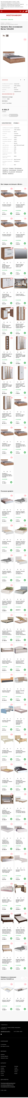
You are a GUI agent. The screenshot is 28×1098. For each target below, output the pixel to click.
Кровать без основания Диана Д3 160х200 (7, 751)
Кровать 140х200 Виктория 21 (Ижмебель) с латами (6, 513)
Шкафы (2, 1068)
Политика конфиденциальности (8, 1083)
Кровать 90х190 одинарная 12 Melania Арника (20, 662)
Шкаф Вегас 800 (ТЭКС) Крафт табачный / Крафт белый (20, 385)
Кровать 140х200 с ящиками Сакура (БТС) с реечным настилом (20, 543)
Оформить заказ (4, 1058)
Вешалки (3, 1071)
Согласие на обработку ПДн (7, 1084)
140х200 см (5, 170)
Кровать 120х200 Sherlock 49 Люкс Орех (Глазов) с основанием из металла (20, 932)
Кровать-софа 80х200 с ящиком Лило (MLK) (6, 901)
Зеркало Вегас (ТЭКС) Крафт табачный (20, 265)
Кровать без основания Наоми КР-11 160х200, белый (20, 782)
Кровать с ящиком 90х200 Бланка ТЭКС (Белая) (7, 871)
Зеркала (16, 1069)
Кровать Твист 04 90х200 (20, 870)
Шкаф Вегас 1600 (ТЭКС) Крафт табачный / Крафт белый (20, 355)
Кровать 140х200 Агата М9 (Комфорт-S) (6, 542)
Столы (2, 1073)
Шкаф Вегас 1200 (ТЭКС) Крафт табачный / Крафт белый (7, 415)
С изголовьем (12, 170)
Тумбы (15, 1068)
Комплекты (3, 1066)
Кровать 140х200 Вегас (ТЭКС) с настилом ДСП (10, 205)
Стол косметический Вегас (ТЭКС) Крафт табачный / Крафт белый (7, 326)
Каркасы (5, 173)
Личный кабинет (4, 1056)
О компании (3, 1044)
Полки (15, 1071)
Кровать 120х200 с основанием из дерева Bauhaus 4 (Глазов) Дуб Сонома (7, 962)
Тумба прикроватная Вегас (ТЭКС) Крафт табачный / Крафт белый (7, 267)
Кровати (8, 23)
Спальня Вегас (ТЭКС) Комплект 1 (20, 295)
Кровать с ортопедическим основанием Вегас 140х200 (21, 445)
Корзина (3, 1054)
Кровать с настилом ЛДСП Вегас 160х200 (6, 445)
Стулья (2, 1075)
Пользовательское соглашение (8, 1086)
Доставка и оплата (5, 1046)
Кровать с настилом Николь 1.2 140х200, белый (20, 811)
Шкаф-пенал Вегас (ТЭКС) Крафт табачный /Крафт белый (7, 355)
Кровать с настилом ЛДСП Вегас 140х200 (20, 415)
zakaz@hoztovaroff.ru (5, 1031)
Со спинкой (12, 171)
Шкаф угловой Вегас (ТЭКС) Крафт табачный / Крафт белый (20, 326)
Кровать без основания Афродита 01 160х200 (19, 722)
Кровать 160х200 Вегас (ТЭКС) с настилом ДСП (10, 235)
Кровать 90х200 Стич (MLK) (6, 721)
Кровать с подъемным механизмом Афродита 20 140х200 (19, 842)
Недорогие (20, 170)
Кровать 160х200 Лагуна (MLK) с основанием (20, 602)
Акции (15, 1073)
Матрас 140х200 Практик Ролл (6, 1001)
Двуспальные (18, 168)
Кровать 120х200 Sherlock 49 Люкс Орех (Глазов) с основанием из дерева (6, 932)
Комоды (16, 1066)
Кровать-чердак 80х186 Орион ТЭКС (20, 901)
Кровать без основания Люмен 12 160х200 (7, 781)
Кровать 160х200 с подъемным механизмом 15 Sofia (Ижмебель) (7, 632)
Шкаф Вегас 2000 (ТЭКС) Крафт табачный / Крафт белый (7, 385)
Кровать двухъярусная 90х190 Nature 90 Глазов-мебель (6, 812)
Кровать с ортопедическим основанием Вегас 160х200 (7, 475)
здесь (2, 8)
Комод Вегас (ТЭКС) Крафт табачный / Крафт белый (7, 296)
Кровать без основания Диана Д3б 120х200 (20, 751)
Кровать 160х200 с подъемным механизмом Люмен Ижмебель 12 (21, 633)
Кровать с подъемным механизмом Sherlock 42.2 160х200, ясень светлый (6, 842)
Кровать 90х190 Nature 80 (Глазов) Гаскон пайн (7, 662)
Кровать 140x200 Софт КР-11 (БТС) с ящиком (20, 513)
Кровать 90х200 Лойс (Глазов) (6, 691)
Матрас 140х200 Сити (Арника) (20, 1001)
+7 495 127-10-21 (4, 1024)
